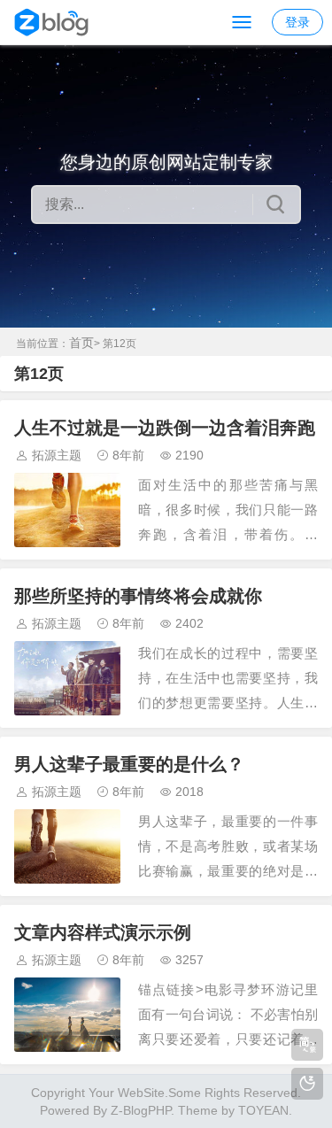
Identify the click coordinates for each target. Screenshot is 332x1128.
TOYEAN (263, 1110)
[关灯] (307, 1084)
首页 (81, 343)
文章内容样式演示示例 (102, 932)
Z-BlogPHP (141, 1110)
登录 (297, 22)
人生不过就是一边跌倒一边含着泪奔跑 (164, 427)
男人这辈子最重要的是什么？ (129, 764)
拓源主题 (56, 455)
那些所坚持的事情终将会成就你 (138, 596)
